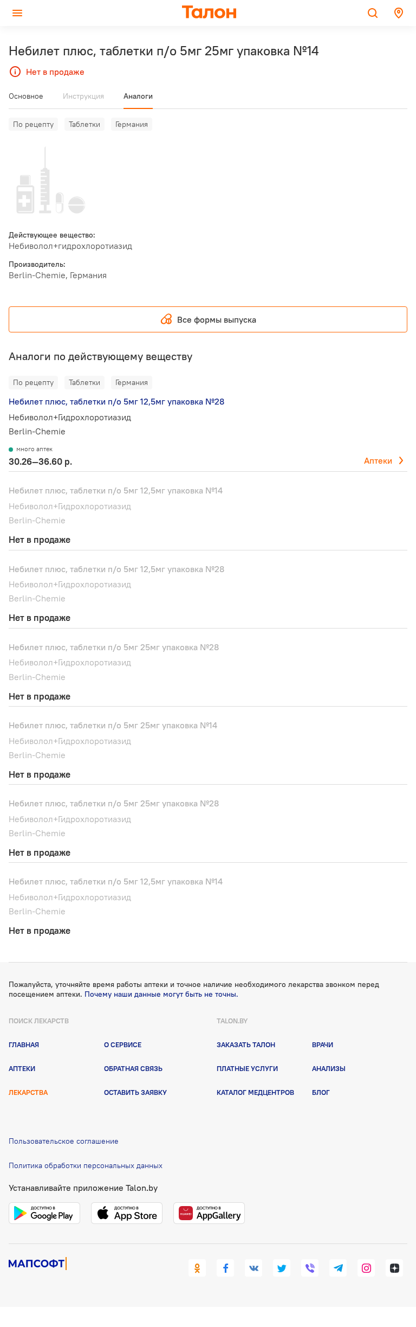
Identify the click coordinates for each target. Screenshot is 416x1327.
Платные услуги (247, 1068)
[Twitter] (282, 1268)
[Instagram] (366, 1268)
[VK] (253, 1268)
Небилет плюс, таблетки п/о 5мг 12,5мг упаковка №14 (116, 490)
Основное (26, 96)
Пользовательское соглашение (64, 1141)
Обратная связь (133, 1068)
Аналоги (138, 96)
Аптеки (378, 460)
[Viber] (310, 1268)
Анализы (329, 1068)
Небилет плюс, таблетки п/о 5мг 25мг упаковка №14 (113, 725)
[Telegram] (338, 1268)
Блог (321, 1092)
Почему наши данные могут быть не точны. (161, 994)
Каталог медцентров (255, 1092)
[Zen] (394, 1268)
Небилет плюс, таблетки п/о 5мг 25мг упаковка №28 (114, 647)
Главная (24, 1044)
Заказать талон (246, 1044)
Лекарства (28, 1092)
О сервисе (122, 1044)
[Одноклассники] (197, 1268)
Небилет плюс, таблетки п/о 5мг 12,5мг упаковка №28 (116, 401)
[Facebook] (225, 1268)
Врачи (322, 1044)
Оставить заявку (135, 1092)
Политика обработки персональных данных (85, 1165)
